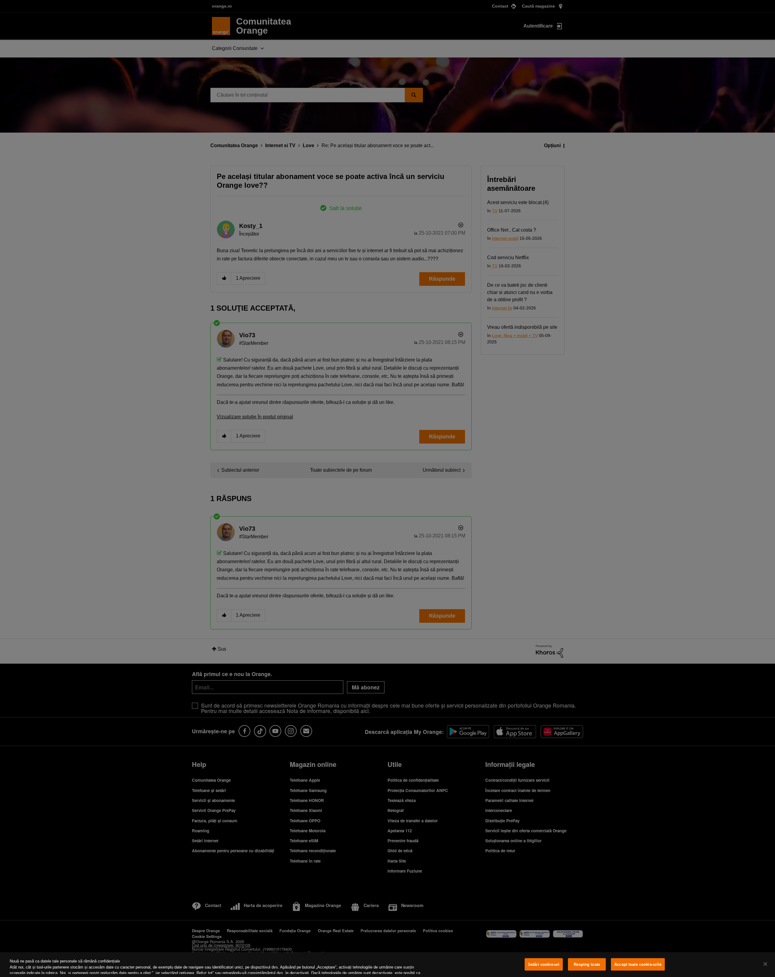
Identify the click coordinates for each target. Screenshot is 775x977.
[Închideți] (765, 964)
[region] (387, 964)
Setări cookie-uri (543, 964)
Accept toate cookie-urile (637, 964)
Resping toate (587, 964)
